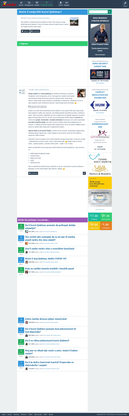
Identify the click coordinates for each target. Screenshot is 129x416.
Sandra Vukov (56, 252)
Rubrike (37, 5)
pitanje (29, 18)
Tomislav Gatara (57, 335)
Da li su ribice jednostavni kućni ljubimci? (47, 340)
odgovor (37, 89)
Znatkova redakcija (103, 203)
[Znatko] (9, 4)
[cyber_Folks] (100, 188)
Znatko (3, 414)
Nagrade (66, 5)
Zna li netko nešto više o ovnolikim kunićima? (49, 248)
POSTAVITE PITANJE (47, 5)
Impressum (95, 203)
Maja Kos (55, 231)
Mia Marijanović (45, 89)
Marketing (16, 414)
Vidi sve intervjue (100, 54)
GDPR (45, 414)
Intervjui (9, 414)
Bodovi (30, 414)
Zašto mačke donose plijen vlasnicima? (46, 319)
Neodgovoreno (29, 5)
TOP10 (61, 5)
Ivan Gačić (55, 243)
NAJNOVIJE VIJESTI (100, 200)
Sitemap (51, 414)
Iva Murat (47, 18)
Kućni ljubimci (39, 18)
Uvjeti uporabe (38, 414)
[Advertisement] (52, 66)
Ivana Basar (55, 262)
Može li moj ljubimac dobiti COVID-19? (45, 258)
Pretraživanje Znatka (100, 209)
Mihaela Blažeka (57, 272)
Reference (24, 414)
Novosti (21, 5)
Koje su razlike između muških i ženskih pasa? (49, 268)
